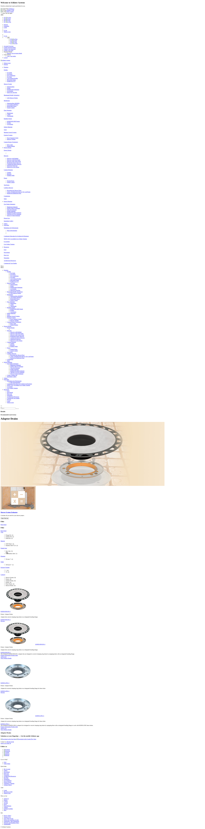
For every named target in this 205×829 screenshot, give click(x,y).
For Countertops (11, 75)
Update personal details (10, 47)
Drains (8, 88)
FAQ (5, 249)
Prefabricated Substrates (13, 89)
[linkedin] (6, 755)
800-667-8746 (10, 742)
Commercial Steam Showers (14, 164)
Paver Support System (12, 138)
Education (6, 379)
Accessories (10, 91)
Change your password (10, 49)
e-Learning (10, 386)
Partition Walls (10, 175)
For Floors (9, 74)
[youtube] (6, 752)
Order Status (7, 763)
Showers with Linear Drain (14, 161)
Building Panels (8, 118)
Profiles (6, 70)
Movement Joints (11, 80)
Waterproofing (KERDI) (13, 103)
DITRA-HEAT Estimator (13, 208)
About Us (6, 798)
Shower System (8, 84)
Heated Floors (10, 181)
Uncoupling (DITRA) (12, 104)
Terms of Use (7, 817)
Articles (6, 807)
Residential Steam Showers (14, 162)
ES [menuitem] (5, 19)
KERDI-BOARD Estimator (14, 212)
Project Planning (8, 362)
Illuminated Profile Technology (12, 95)
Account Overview (9, 46)
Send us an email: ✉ (6, 743)
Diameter (3, 556)
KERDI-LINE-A (5, 683)
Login (5, 27)
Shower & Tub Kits (12, 92)
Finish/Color (4, 548)
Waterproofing (10, 86)
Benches (9, 174)
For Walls (9, 72)
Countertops (7, 196)
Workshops (7, 779)
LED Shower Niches (12, 98)
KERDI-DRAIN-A (6, 611)
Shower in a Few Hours (13, 167)
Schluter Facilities (8, 808)
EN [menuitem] (5, 17)
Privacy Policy (7, 815)
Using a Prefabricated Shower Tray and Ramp (18, 192)
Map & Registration (12, 230)
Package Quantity (5, 567)
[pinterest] (6, 754)
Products (6, 270)
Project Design (7, 150)
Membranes (7, 100)
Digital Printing (11, 146)
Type (2, 532)
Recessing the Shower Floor (14, 190)
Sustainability (7, 824)
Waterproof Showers (12, 165)
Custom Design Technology (11, 142)
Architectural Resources (10, 260)
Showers (6, 155)
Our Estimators (7, 780)
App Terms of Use (8, 818)
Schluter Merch (8, 785)
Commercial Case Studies (10, 263)
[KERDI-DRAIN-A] (18, 644)
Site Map (6, 777)
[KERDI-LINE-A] (18, 715)
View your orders (11, 56)
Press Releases (7, 806)
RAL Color (10, 144)
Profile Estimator (11, 211)
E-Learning (7, 241)
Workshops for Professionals (11, 228)
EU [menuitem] (5, 22)
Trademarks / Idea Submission (11, 821)
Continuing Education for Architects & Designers (16, 236)
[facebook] (7, 749)
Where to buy (7, 793)
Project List (7, 218)
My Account (7, 769)
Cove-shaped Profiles (12, 78)
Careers (6, 801)
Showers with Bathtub (12, 158)
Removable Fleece (11, 106)
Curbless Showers (8, 187)
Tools (5, 129)
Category (3, 574)
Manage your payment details (14, 53)
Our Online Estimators (9, 204)
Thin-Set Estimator (12, 209)
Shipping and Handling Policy (11, 822)
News (5, 804)
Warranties (6, 258)
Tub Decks (6, 185)
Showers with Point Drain (13, 160)
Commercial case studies (13, 398)
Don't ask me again (7, 13)
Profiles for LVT (11, 81)
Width (2, 562)
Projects (6, 24)
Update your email (8, 50)
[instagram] (7, 751)
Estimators (6, 26)
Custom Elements (8, 170)
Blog (5, 810)
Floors (5, 178)
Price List (6, 255)
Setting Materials (8, 127)
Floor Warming (8, 110)
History (6, 800)
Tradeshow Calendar (9, 783)
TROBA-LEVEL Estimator (14, 214)
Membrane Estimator (12, 207)
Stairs (5, 198)
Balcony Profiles (11, 139)
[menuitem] (6, 67)
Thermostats (10, 116)
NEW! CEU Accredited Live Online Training (15, 239)
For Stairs (9, 77)
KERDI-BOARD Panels (13, 121)
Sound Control (10, 107)
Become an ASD (8, 791)
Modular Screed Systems (10, 132)
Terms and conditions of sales (11, 820)
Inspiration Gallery (8, 221)
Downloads (7, 252)
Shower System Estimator (13, 215)
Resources (6, 389)
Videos (5, 223)
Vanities (9, 172)
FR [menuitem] (5, 20)
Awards (6, 803)
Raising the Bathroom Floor (14, 193)
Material (3, 541)
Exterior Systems (8, 135)
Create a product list (12, 375)
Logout (6, 57)
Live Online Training (9, 244)
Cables (8, 114)
